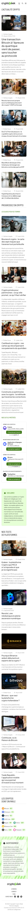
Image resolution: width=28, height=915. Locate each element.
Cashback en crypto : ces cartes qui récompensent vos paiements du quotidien (14, 345)
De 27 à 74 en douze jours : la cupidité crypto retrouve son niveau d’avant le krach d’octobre (14, 134)
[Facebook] (15, 896)
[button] (22, 3)
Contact (14, 892)
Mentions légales (14, 905)
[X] (18, 896)
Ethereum (8, 812)
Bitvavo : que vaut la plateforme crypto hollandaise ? (11, 698)
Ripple (7, 823)
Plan (14, 894)
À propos (14, 889)
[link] (14, 429)
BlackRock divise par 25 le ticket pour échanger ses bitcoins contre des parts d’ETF (13, 165)
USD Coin (9, 819)
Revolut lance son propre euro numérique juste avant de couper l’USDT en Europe (12, 102)
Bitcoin (8, 808)
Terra (7, 830)
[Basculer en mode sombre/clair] (19, 3)
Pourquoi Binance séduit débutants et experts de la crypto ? (11, 658)
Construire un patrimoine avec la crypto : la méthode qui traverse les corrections (14, 394)
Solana (8, 815)
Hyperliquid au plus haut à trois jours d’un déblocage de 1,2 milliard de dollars (11, 196)
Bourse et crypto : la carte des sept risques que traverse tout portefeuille (13, 241)
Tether (20, 823)
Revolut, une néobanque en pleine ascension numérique (11, 615)
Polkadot (20, 830)
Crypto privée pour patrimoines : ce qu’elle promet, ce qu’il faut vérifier (14, 292)
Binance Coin (10, 826)
